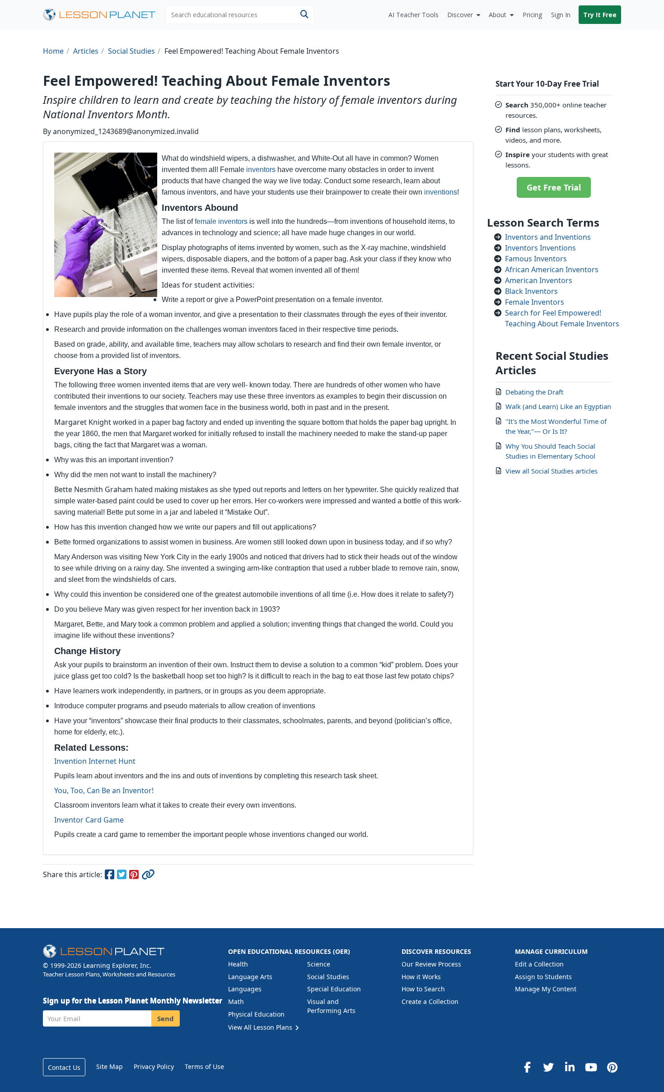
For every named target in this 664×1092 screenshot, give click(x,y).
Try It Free (600, 14)
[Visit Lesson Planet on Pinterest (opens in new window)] (612, 1067)
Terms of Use (204, 1066)
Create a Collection (430, 1001)
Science (318, 964)
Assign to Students (543, 976)
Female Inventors (534, 302)
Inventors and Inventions (548, 237)
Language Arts (250, 976)
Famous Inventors (536, 259)
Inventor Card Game (89, 820)
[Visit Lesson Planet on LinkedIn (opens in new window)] (570, 1067)
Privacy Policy (154, 1066)
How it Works (421, 976)
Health (238, 964)
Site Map (109, 1066)
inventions (440, 192)
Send (165, 1018)
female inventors (221, 221)
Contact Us (64, 1067)
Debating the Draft (534, 391)
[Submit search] (304, 14)
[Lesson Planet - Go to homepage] (104, 14)
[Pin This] (134, 876)
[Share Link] (147, 876)
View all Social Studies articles (551, 470)
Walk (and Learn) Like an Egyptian (558, 406)
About (497, 14)
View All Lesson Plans (261, 1027)
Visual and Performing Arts (331, 1006)
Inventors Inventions (540, 248)
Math (236, 1001)
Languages (245, 989)
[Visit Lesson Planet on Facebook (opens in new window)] (527, 1067)
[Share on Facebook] (110, 876)
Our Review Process (431, 964)
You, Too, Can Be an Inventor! (104, 790)
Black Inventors (531, 291)
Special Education (334, 989)
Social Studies (328, 976)
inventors (261, 169)
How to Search (423, 989)
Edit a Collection (539, 964)
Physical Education (256, 1014)
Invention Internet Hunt (95, 761)
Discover (460, 14)
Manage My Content (545, 989)
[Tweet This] (122, 876)
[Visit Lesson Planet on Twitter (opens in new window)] (548, 1067)
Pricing (532, 14)
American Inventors (538, 280)
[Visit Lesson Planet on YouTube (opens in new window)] (591, 1067)
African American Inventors (552, 269)
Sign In (560, 14)
